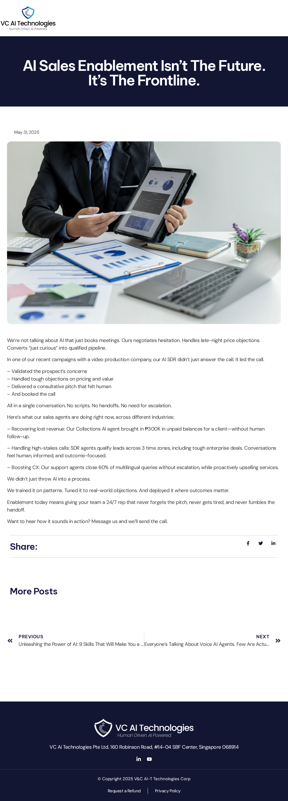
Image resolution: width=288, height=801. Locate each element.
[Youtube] (149, 759)
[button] (286, 1)
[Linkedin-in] (138, 759)
